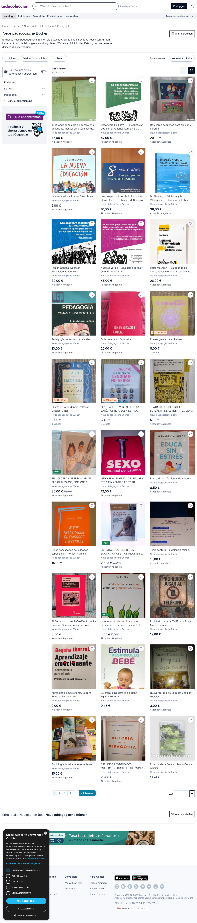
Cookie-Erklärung (184, 898)
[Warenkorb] (193, 6)
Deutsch (124, 908)
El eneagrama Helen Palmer (166, 339)
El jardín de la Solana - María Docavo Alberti (171, 766)
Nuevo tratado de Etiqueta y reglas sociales (170, 694)
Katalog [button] (8, 16)
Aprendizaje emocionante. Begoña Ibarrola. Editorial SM (71, 694)
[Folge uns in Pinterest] (142, 886)
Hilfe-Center (97, 876)
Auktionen (24, 16)
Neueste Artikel (180, 58)
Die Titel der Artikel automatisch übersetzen (23, 71)
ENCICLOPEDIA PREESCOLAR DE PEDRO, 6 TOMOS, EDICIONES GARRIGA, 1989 (71, 480)
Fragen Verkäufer (98, 883)
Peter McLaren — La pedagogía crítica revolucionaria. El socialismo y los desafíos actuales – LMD (171, 269)
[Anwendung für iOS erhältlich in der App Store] (122, 877)
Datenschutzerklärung (163, 898)
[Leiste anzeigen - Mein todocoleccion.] (193, 16)
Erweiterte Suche (128, 6)
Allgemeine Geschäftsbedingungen (132, 898)
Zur (171, 793)
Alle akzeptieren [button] (26, 901)
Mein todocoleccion (177, 16)
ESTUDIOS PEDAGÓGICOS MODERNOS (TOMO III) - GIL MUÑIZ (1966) (122, 766)
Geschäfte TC (71, 888)
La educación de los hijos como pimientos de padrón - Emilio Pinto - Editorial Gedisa (122, 623)
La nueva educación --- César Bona (72, 196)
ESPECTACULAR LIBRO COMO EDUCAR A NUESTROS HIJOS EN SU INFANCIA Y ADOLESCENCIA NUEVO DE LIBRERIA (122, 551)
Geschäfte (38, 16)
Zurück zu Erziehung (20, 100)
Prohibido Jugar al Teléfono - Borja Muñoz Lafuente (170, 623)
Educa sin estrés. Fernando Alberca (170, 478)
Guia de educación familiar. (116, 339)
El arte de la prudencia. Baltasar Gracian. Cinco (70, 408)
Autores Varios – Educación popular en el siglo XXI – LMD (122, 269)
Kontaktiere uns (97, 894)
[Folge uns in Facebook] (129, 886)
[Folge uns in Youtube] (149, 886)
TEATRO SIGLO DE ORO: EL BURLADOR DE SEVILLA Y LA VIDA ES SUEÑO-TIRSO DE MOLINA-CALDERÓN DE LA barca (170, 409)
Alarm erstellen (184, 33)
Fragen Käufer (97, 888)
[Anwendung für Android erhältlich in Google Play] (140, 877)
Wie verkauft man (73, 883)
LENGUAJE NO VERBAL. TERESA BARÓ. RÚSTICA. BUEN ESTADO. (120, 408)
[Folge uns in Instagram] (117, 886)
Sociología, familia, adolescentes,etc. (73, 764)
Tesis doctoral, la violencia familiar (170, 549)
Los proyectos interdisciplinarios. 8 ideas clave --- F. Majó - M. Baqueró (122, 198)
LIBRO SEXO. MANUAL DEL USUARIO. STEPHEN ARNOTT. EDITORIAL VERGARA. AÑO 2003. (123, 480)
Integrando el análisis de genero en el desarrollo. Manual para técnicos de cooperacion (73, 126)
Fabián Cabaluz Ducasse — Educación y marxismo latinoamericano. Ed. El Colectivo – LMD (72, 269)
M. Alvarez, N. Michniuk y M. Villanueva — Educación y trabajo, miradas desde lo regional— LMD (170, 198)
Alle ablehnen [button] (26, 908)
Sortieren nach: (159, 58)
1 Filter (12, 58)
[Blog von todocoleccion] (162, 886)
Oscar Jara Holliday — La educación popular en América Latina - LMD (122, 126)
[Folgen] (92, 80)
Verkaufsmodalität (34, 58)
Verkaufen (72, 16)
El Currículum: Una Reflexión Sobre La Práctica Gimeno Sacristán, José (74, 623)
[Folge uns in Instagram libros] (123, 886)
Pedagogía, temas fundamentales (71, 339)
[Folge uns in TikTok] (155, 886)
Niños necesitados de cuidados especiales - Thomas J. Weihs (70, 551)
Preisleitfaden (55, 16)
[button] (26, 863)
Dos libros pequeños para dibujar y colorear (170, 126)
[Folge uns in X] (136, 886)
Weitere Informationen (35, 858)
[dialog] (26, 874)
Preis (59, 58)
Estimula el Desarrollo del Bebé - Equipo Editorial (120, 694)
